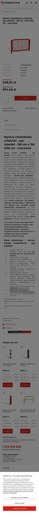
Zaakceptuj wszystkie (19, 508)
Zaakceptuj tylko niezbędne (19, 497)
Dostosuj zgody (19, 503)
